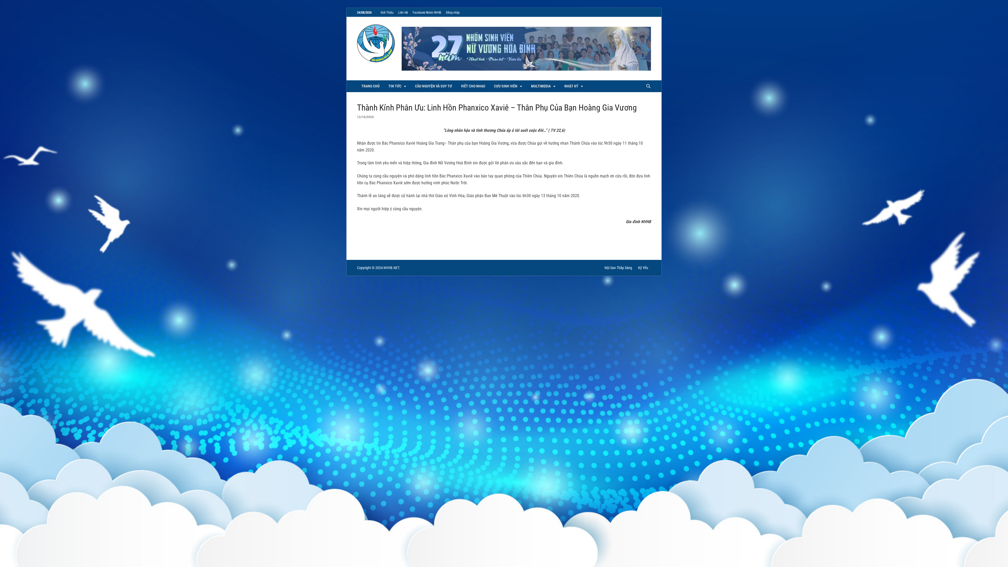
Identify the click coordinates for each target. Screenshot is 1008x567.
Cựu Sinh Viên (505, 86)
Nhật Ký (571, 86)
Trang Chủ (370, 86)
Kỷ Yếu (643, 268)
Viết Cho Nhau (473, 86)
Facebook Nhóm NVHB (427, 12)
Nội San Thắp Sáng (618, 268)
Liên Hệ (403, 12)
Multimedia (541, 86)
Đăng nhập (453, 12)
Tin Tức (394, 86)
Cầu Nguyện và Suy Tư (433, 86)
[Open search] (648, 86)
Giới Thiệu (387, 12)
